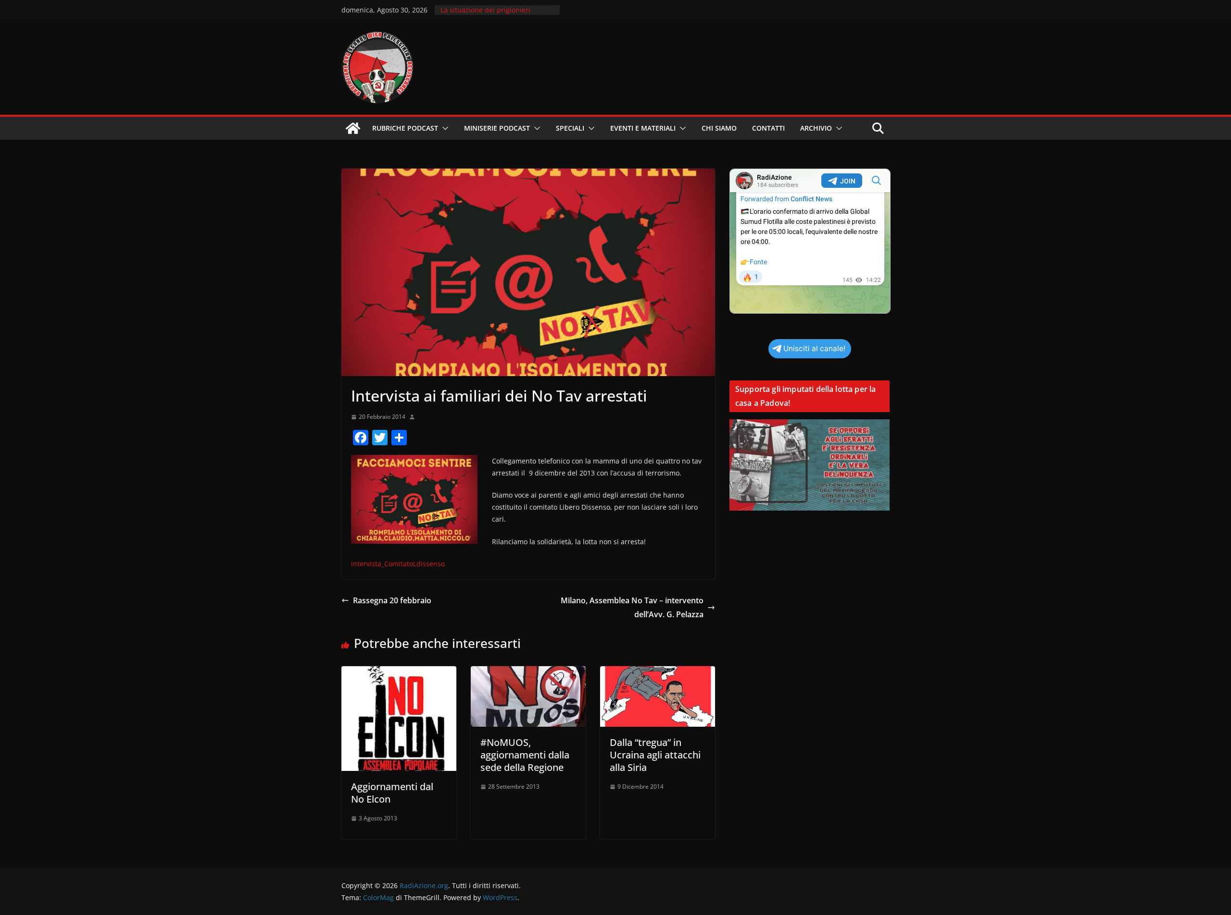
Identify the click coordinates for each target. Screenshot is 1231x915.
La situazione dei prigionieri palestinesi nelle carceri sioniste (492, 14)
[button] (443, 128)
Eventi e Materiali (643, 128)
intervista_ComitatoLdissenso (398, 563)
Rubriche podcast (405, 128)
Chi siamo (719, 128)
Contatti (768, 128)
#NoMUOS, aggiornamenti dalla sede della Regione (524, 755)
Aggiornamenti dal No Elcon (392, 792)
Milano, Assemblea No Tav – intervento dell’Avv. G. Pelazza (632, 607)
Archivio (816, 128)
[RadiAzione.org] (352, 128)
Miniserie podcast (497, 128)
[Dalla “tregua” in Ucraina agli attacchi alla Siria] (657, 673)
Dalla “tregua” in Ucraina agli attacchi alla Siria (655, 755)
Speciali (570, 128)
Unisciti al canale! (814, 348)
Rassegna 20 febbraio (392, 600)
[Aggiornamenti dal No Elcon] (398, 673)
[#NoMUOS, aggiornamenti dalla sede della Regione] (528, 673)
